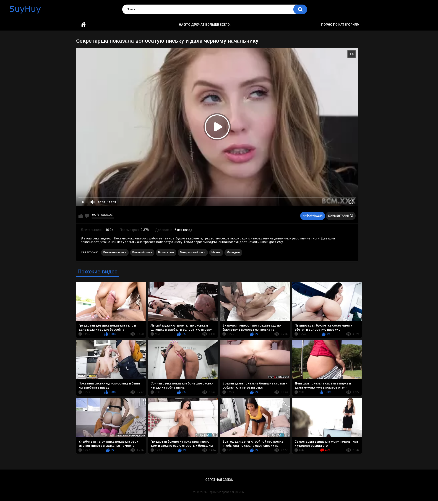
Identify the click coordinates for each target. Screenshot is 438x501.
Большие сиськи (114, 252)
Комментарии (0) (340, 215)
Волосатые (166, 252)
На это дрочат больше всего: (205, 24)
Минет (216, 252)
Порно (212, 492)
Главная (83, 25)
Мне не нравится (86, 216)
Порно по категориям (340, 24)
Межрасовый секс (193, 252)
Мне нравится (80, 216)
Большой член (142, 252)
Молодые (233, 252)
